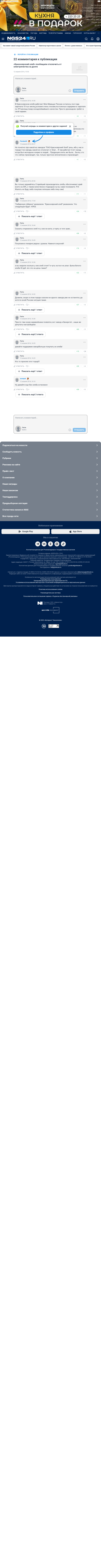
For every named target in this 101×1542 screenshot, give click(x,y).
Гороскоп (77, 33)
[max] (56, 543)
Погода (34, 33)
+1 (77, 159)
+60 (77, 329)
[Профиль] (98, 38)
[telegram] (37, 543)
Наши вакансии (10, 490)
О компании (8, 477)
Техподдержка (9, 497)
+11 (77, 194)
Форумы (43, 33)
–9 (84, 389)
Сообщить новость (12, 451)
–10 (84, 211)
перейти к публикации (28, 54)
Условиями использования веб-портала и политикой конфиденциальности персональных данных (50, 582)
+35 (77, 366)
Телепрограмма (56, 33)
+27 (77, 305)
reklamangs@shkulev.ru (85, 572)
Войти (24, 90)
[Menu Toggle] (3, 38)
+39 (77, 233)
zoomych (23, 378)
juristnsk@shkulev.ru (75, 565)
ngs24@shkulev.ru (61, 564)
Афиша (68, 33)
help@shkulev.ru (55, 567)
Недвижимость (8, 33)
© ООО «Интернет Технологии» (50, 620)
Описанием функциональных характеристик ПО (50, 581)
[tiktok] (63, 543)
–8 (84, 233)
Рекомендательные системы (51, 593)
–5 (84, 329)
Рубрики (6, 458)
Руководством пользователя (50, 579)
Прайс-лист (8, 471)
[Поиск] (86, 38)
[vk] (44, 543)
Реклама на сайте (11, 464)
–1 (84, 136)
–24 (84, 351)
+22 (77, 273)
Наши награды (9, 484)
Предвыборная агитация (14, 503)
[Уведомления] (92, 38)
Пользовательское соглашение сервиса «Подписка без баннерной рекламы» (50, 596)
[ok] (50, 543)
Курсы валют (90, 33)
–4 (84, 248)
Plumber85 (23, 141)
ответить (20, 116)
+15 (77, 351)
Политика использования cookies (50, 589)
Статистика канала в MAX (15, 509)
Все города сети (10, 516)
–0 (84, 116)
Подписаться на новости (14, 445)
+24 (77, 211)
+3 (77, 116)
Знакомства (23, 33)
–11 (84, 273)
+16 (77, 248)
